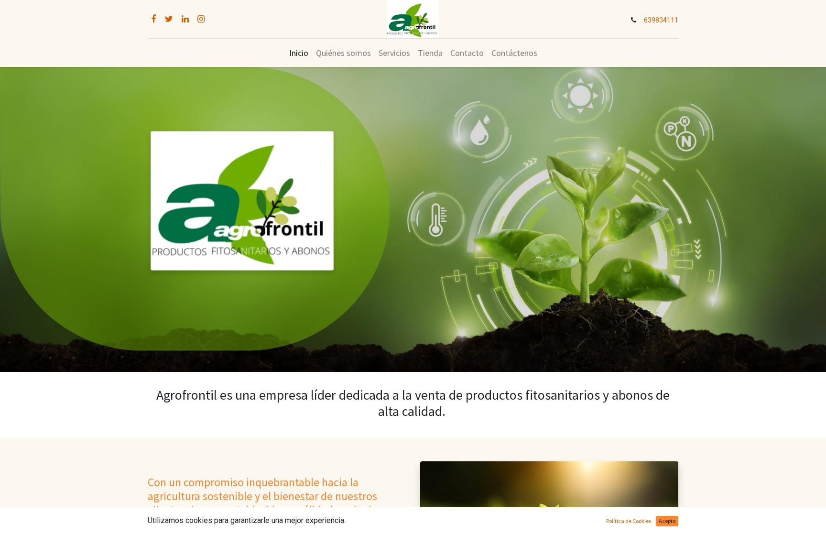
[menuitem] (298, 53)
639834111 (661, 20)
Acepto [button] (667, 520)
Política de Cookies (628, 520)
